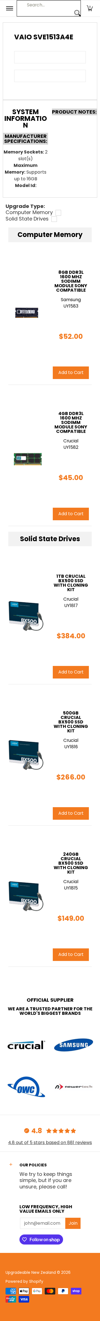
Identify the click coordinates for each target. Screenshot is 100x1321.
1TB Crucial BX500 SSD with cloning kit (71, 583)
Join (73, 1223)
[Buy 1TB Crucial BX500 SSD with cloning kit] (26, 616)
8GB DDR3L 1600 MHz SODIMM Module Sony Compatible (70, 281)
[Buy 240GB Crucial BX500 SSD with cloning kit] (26, 896)
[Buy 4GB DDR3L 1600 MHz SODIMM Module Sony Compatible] (26, 455)
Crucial (70, 599)
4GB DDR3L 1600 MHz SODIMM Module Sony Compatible (70, 422)
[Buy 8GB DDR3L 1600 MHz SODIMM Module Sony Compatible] (26, 314)
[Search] (77, 13)
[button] (89, 8)
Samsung (71, 299)
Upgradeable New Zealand (31, 1272)
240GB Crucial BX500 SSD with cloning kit (71, 863)
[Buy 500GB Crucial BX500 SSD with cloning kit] (26, 755)
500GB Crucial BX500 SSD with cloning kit (71, 722)
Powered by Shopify (24, 1281)
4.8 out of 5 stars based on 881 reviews (50, 1142)
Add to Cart (71, 672)
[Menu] (9, 8)
